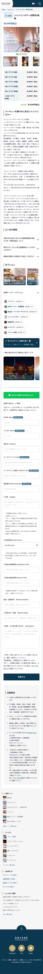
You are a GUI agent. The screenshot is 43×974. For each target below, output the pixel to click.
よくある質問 (19, 778)
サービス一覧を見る (9, 865)
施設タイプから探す (10, 883)
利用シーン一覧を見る (10, 826)
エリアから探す (9, 887)
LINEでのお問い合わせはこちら (22, 395)
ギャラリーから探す (10, 875)
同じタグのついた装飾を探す (19, 341)
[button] (13, 39)
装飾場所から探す (9, 879)
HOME (3, 9)
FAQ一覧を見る (8, 914)
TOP (21, 929)
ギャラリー (11, 9)
